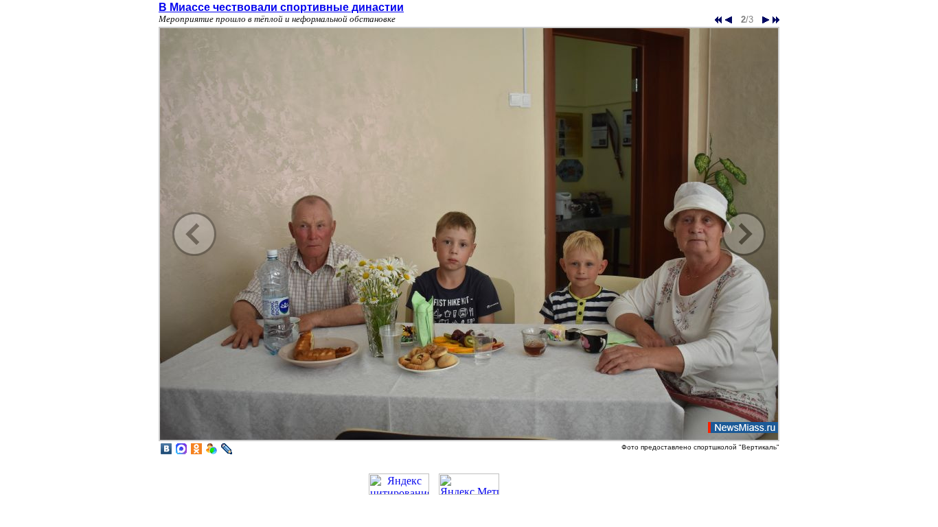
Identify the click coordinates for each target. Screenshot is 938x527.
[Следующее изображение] (469, 439)
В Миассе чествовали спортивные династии (281, 7)
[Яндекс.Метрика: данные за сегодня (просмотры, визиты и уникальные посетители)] (469, 484)
